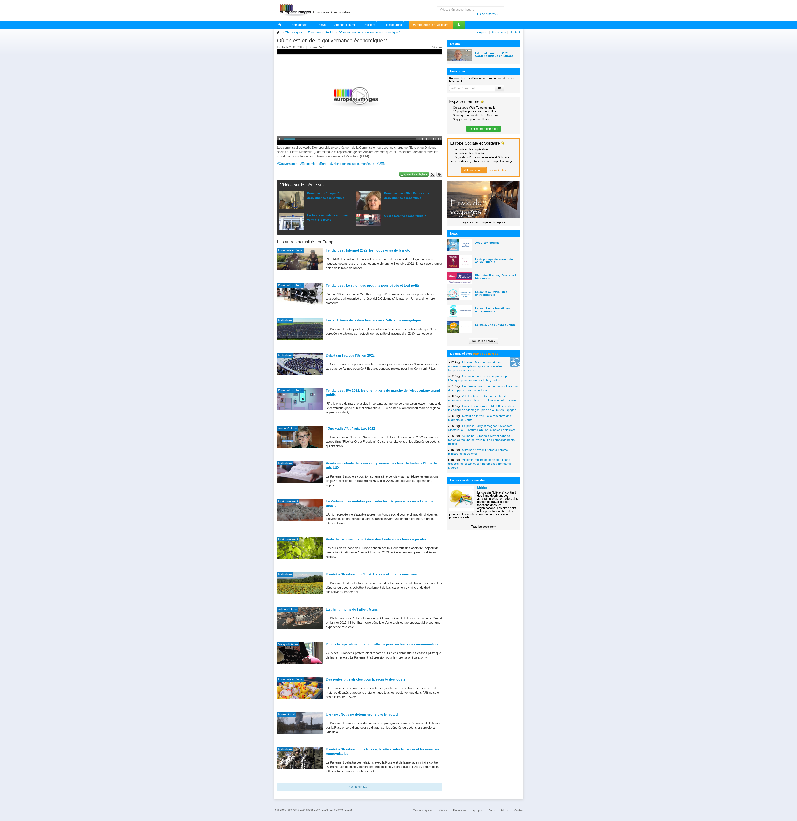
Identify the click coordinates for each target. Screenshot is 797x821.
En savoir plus (497, 170)
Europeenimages (294, 10)
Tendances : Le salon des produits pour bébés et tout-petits (373, 285)
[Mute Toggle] (434, 139)
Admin (504, 810)
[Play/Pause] (279, 139)
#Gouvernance (287, 163)
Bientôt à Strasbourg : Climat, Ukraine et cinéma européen (371, 574)
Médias (443, 810)
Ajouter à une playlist (414, 174)
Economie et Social (320, 32)
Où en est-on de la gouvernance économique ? (370, 32)
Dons (492, 810)
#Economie (307, 163)
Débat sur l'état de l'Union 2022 (350, 355)
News (322, 24)
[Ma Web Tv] (459, 25)
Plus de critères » (486, 14)
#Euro (322, 163)
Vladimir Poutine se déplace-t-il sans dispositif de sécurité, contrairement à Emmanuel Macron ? (480, 463)
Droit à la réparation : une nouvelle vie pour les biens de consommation (382, 644)
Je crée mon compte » (483, 128)
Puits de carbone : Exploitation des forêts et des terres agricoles (376, 539)
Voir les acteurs (474, 170)
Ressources (394, 24)
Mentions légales (422, 810)
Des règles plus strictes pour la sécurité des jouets (365, 679)
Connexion (499, 32)
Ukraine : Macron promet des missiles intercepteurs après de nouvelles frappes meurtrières (475, 366)
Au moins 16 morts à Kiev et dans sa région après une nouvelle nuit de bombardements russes (481, 439)
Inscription (480, 32)
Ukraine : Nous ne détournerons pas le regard (362, 714)
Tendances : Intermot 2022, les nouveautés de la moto (368, 250)
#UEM (381, 163)
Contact (515, 32)
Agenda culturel (344, 24)
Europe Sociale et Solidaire (431, 24)
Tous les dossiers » (483, 526)
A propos (477, 810)
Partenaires (459, 810)
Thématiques (299, 24)
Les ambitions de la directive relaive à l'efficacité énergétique (373, 320)
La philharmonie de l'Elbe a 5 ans (352, 609)
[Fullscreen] (439, 139)
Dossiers (370, 24)
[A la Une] (280, 25)
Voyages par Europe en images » (483, 222)
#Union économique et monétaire (351, 163)
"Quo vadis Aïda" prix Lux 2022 (350, 428)
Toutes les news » (483, 340)
